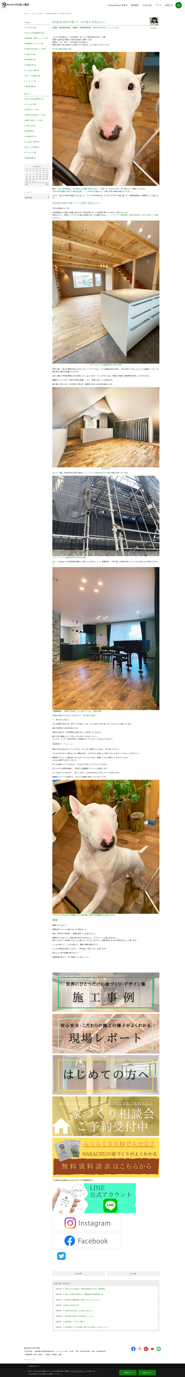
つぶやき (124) (31, 27)
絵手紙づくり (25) (32, 109)
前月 (26, 184)
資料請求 (135, 5)
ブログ (158, 5)
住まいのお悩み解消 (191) (35, 33)
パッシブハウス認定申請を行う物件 (97, 473)
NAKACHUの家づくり (101, 28)
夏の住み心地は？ (62, 720)
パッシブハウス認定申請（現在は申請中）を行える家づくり (132, 215)
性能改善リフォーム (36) (34, 43)
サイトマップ (30, 1360)
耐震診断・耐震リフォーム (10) (37, 38)
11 (47, 174)
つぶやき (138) (31, 104)
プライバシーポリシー (78, 1371)
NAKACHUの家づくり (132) (36, 115)
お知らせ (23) (30, 126)
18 (47, 177)
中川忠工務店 (57, 49)
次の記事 (133, 1273)
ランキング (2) (31, 81)
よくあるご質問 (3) (32, 70)
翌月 (47, 184)
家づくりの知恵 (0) (32, 147)
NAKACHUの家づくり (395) (36, 49)
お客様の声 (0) (31, 65)
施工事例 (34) (30, 59)
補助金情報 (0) (31, 158)
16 (40, 177)
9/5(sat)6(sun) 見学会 (118, 5)
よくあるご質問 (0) (32, 142)
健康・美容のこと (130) (34, 120)
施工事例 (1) (30, 131)
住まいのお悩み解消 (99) (34, 99)
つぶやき (115, 28)
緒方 (66, 49)
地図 (72, 1351)
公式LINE (147, 5)
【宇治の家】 (106, 468)
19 (27, 179)
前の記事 (79, 1273)
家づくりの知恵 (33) (33, 76)
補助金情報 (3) (31, 86)
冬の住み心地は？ (90, 715)
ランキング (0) (31, 152)
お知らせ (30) (30, 54)
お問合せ (169, 5)
